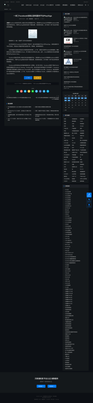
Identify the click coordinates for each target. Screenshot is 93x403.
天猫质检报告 (68, 321)
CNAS (81, 121)
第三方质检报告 (68, 352)
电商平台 (82, 135)
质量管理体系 (83, 145)
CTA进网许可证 (68, 242)
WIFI (73, 147)
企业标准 (82, 130)
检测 (65, 118)
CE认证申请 (66, 178)
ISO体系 (57, 5)
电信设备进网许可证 (69, 344)
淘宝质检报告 (68, 342)
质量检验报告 (67, 135)
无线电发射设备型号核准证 (71, 332)
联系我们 (41, 386)
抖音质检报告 (68, 325)
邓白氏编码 (67, 366)
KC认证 (67, 267)
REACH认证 (68, 275)
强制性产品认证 (75, 150)
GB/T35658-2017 (69, 252)
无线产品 (66, 140)
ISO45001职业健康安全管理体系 (72, 260)
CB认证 (73, 159)
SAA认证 (67, 279)
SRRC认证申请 (83, 178)
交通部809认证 (68, 301)
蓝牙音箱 (66, 157)
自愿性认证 (74, 166)
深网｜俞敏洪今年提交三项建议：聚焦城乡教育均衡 (47, 110)
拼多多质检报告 (68, 327)
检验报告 (82, 123)
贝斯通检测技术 (75, 130)
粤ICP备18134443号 (46, 397)
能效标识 (67, 354)
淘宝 (73, 145)
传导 (65, 171)
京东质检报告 (68, 307)
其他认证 (80, 5)
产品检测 (74, 128)
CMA (73, 123)
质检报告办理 (67, 150)
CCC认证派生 (68, 222)
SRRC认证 (28, 5)
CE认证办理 (68, 226)
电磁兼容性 (82, 171)
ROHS (65, 159)
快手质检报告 (68, 323)
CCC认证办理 (68, 218)
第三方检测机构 (83, 140)
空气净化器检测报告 (69, 350)
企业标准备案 (67, 145)
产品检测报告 (75, 157)
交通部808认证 (68, 299)
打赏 (37, 77)
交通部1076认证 (69, 289)
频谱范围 (74, 181)
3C (64, 138)
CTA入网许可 (50, 5)
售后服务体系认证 (69, 319)
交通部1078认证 (69, 293)
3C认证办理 (68, 191)
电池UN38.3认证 (69, 348)
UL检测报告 (68, 285)
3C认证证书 (68, 201)
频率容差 (82, 181)
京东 (65, 126)
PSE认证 (67, 273)
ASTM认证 (67, 208)
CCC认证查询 (68, 220)
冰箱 (73, 164)
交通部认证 (67, 305)
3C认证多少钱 (68, 193)
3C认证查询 (68, 195)
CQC (65, 164)
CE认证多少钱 (68, 228)
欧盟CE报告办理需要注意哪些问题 (43, 106)
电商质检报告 (68, 346)
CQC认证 (67, 238)
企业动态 (67, 311)
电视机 (73, 178)
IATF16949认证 (68, 254)
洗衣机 (65, 169)
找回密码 (18, 2)
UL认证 (67, 287)
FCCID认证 (67, 246)
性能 (65, 121)
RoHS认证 (67, 277)
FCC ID (81, 169)
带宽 (81, 159)
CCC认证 (35, 5)
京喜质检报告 (68, 309)
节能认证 (67, 356)
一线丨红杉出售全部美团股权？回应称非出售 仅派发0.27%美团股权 (47, 98)
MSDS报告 (67, 269)
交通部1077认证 (69, 291)
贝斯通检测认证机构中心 (5, 5)
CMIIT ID (74, 176)
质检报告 (65, 5)
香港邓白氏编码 (68, 368)
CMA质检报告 (68, 232)
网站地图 (55, 396)
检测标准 (67, 338)
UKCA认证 (67, 283)
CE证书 (65, 181)
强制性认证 (66, 133)
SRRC (81, 138)
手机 (65, 130)
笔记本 (65, 152)
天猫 (73, 126)
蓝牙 (81, 128)
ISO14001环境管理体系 (70, 256)
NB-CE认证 (67, 271)
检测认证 (67, 340)
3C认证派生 (68, 197)
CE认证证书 (66, 154)
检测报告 (72, 5)
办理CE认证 (74, 152)
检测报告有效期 (75, 162)
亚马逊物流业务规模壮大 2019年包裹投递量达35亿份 (19, 97)
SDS (65, 166)
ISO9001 (66, 174)
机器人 (81, 162)
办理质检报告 (83, 142)
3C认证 (42, 5)
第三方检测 (74, 133)
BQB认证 (67, 212)
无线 (65, 123)
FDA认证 (67, 250)
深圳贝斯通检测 (83, 152)
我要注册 (12, 2)
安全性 (73, 138)
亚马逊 (81, 154)
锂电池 (65, 176)
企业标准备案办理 (69, 315)
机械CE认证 (68, 334)
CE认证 (81, 126)
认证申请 (74, 174)
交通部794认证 (68, 295)
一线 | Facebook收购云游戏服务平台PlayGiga (33, 16)
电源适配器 (82, 174)
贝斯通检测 (74, 118)
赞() (42, 18)
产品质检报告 (83, 150)
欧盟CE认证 (66, 162)
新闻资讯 (6, 9)
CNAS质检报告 (68, 234)
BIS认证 (67, 210)
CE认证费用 (68, 230)
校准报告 (82, 164)
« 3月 (65, 110)
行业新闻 (67, 358)
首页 (22, 5)
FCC (73, 135)
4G (72, 140)
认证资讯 (67, 360)
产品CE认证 (82, 176)
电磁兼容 (82, 133)
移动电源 (74, 171)
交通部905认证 (68, 303)
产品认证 (66, 128)
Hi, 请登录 (6, 2)
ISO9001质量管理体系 (70, 262)
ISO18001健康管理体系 (70, 258)
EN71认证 (67, 244)
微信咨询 (86, 2)
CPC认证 (67, 236)
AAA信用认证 (68, 206)
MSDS (81, 166)
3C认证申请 (68, 199)
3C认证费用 (68, 203)
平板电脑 (74, 154)
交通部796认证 (68, 297)
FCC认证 (82, 147)
